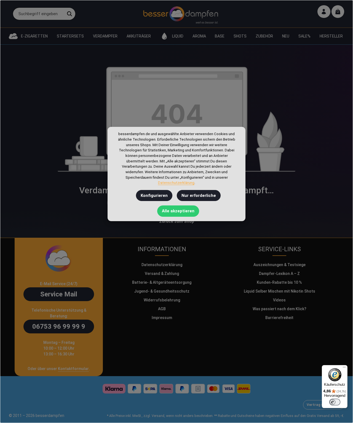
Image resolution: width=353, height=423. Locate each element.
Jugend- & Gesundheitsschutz (161, 291)
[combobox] (38, 13)
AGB (162, 309)
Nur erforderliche (198, 195)
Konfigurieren (154, 195)
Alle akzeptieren (178, 211)
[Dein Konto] (323, 11)
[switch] (334, 402)
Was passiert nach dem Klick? (279, 309)
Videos (279, 300)
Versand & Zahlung (162, 273)
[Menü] (344, 368)
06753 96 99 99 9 (58, 326)
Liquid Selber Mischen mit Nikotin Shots (279, 291)
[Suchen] (70, 13)
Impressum (162, 317)
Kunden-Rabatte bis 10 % (279, 282)
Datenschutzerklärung (161, 265)
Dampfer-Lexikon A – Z (279, 273)
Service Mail (58, 294)
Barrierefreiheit (279, 317)
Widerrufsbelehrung (162, 300)
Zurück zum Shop (176, 221)
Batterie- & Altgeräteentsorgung (161, 282)
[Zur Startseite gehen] (180, 14)
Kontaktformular (73, 368)
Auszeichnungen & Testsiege (279, 265)
